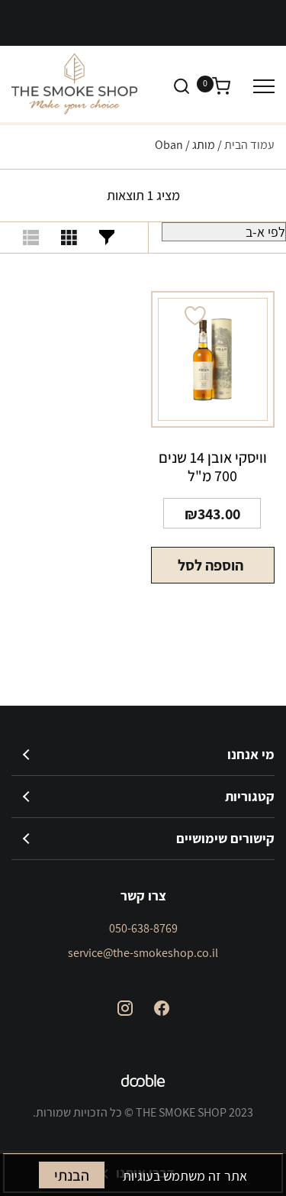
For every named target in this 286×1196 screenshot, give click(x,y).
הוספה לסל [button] (210, 565)
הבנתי (71, 1175)
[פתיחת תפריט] (264, 86)
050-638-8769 (143, 928)
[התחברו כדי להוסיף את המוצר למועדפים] (195, 315)
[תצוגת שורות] (30, 237)
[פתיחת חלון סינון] (107, 237)
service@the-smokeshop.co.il (143, 953)
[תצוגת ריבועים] (68, 237)
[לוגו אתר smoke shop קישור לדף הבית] (74, 84)
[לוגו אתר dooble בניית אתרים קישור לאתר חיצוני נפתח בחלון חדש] (143, 1083)
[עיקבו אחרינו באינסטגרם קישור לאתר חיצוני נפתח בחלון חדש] (125, 1008)
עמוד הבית (249, 145)
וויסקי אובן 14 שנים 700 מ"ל (213, 466)
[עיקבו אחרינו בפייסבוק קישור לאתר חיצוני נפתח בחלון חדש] (162, 1008)
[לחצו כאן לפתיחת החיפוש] (181, 85)
